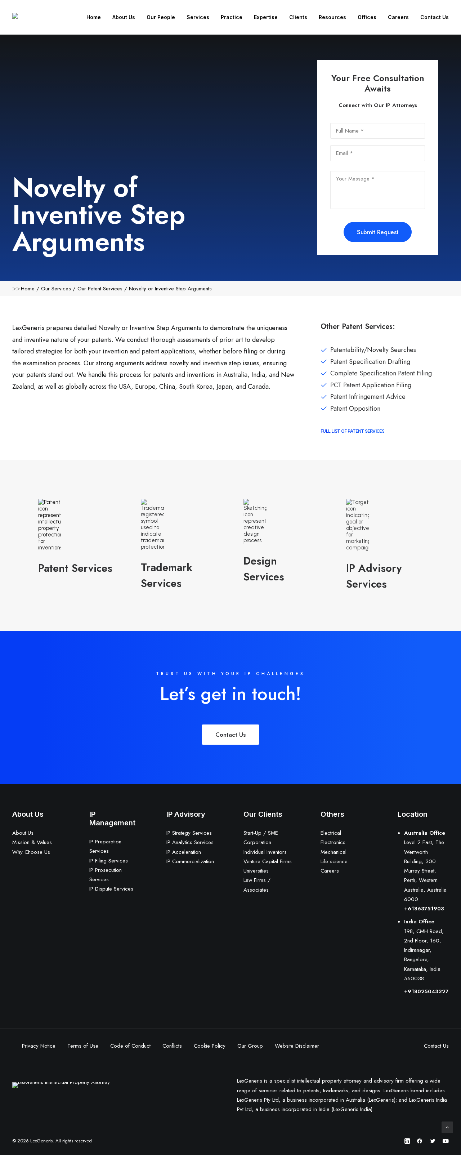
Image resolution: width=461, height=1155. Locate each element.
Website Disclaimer (297, 1046)
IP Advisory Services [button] (374, 576)
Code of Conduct (130, 1046)
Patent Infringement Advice (368, 396)
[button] (49, 525)
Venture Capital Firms (267, 861)
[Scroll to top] (447, 1126)
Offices (367, 17)
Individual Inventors (265, 852)
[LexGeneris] (27, 16)
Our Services (56, 289)
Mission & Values (32, 842)
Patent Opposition (355, 408)
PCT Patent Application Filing (370, 385)
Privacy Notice (38, 1046)
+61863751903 (424, 909)
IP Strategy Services (189, 833)
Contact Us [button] (230, 734)
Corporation (257, 842)
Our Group (250, 1046)
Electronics (333, 842)
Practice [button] (231, 17)
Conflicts (172, 1046)
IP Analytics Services (190, 842)
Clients (298, 17)
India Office (419, 922)
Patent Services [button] (75, 568)
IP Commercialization (190, 861)
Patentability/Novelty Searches (373, 349)
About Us (123, 17)
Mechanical (333, 852)
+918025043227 (426, 991)
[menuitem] (96, 17)
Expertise (266, 17)
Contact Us (434, 17)
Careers (398, 17)
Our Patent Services (99, 289)
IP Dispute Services (111, 889)
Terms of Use (82, 1046)
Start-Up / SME (260, 833)
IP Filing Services (108, 861)
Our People (161, 17)
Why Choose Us (31, 852)
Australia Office (424, 833)
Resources (332, 17)
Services (198, 17)
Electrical (331, 833)
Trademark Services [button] (166, 575)
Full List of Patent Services (352, 431)
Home (93, 17)
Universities (256, 871)
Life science (334, 861)
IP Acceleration (183, 852)
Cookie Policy (209, 1046)
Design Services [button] (263, 568)
